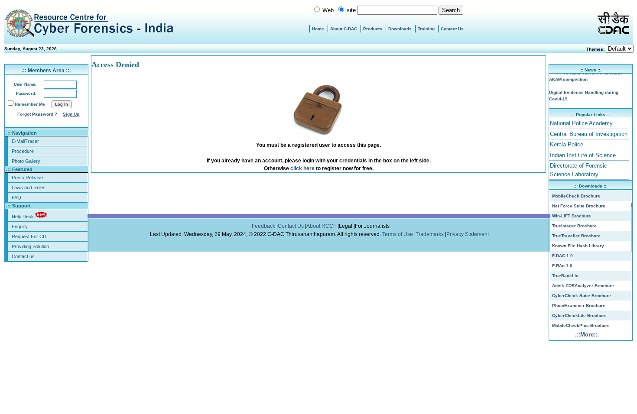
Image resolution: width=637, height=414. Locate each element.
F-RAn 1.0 (562, 265)
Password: (26, 93)
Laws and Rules (29, 187)
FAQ (16, 197)
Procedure (23, 151)
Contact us (23, 256)
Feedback (264, 226)
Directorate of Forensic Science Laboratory (578, 170)
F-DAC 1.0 (562, 255)
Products (372, 28)
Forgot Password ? (37, 114)
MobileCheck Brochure (576, 196)
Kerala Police (566, 144)
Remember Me (30, 104)
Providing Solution (30, 246)
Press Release (27, 177)
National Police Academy (581, 123)
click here (302, 168)
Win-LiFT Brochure (571, 215)
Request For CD (29, 236)
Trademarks (430, 234)
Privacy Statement (468, 234)
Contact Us (452, 28)
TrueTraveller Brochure (576, 235)
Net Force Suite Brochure (578, 206)
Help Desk (23, 216)
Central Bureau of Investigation (588, 134)
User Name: (25, 84)
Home (318, 28)
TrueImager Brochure (574, 225)
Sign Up (71, 114)
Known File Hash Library (578, 245)
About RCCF (321, 226)
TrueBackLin (565, 275)
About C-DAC (343, 28)
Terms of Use (398, 234)
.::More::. (587, 334)
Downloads (400, 28)
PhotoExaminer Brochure (578, 305)
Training (426, 28)
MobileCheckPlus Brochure (581, 325)
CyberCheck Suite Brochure (581, 295)
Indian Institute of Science (583, 155)
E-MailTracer (25, 141)
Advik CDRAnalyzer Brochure (583, 285)
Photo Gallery (26, 161)
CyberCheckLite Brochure (579, 315)
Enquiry (20, 226)
